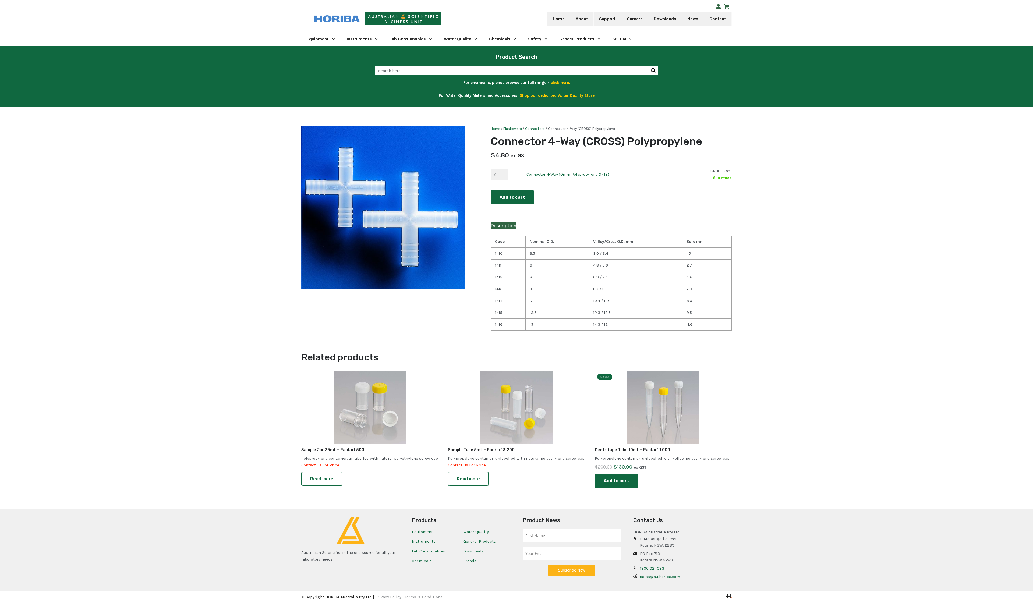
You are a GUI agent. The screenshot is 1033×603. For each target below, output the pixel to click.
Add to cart (512, 197)
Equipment (422, 531)
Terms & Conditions (424, 596)
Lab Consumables (428, 551)
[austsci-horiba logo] (337, 19)
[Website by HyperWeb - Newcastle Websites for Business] (729, 596)
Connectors (535, 129)
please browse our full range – (530, 82)
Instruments (424, 541)
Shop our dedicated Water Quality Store (557, 95)
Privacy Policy (388, 596)
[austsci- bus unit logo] (403, 19)
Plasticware (512, 129)
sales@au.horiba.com (660, 576)
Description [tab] (503, 226)
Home (495, 129)
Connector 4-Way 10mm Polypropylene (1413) (567, 174)
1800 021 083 (652, 568)
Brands (469, 560)
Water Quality (476, 531)
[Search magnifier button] (653, 70)
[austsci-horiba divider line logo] (362, 19)
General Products (479, 541)
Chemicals (422, 560)
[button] (591, 19)
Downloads (473, 551)
